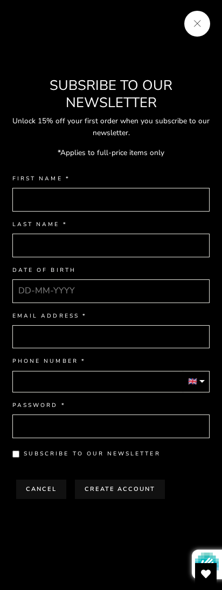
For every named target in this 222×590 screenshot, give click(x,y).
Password (35, 405)
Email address (45, 316)
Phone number (45, 361)
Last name (36, 224)
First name (37, 178)
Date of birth (44, 270)
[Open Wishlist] (206, 574)
